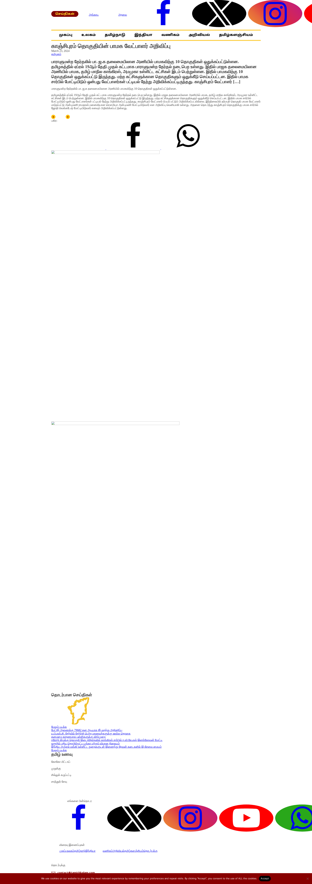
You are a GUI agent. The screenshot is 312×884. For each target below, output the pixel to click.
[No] (307, 878)
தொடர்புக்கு (151, 850)
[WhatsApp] (188, 148)
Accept (265, 878)
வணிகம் (170, 35)
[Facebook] (133, 148)
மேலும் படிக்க (59, 726)
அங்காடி (94, 14)
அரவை (122, 14)
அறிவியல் (199, 35)
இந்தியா (143, 35)
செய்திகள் (65, 14)
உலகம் (88, 35)
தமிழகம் (56, 54)
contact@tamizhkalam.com (76, 872)
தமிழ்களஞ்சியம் (236, 35)
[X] (78, 148)
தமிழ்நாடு (115, 35)
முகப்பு (65, 35)
